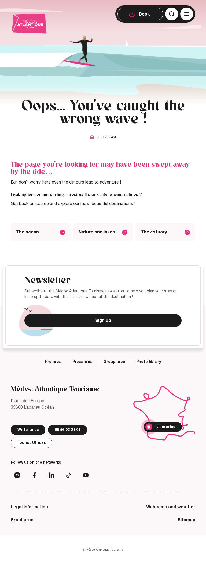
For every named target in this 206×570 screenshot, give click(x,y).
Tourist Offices (31, 442)
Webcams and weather (170, 507)
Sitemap (186, 519)
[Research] (171, 14)
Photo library (148, 362)
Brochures (22, 519)
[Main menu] (186, 14)
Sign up (103, 320)
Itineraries (165, 427)
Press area (82, 362)
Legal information (29, 507)
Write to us (28, 430)
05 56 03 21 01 (67, 430)
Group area (114, 362)
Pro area (53, 362)
